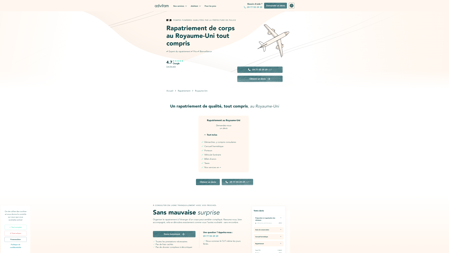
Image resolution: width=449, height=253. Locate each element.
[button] (180, 6)
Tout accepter (16, 227)
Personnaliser (15, 239)
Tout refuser (16, 233)
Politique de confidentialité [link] (15, 246)
